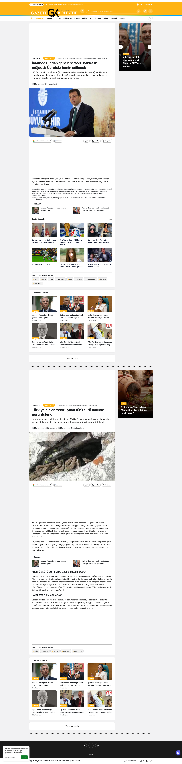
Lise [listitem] (70, 279)
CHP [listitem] (35, 279)
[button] (150, 11)
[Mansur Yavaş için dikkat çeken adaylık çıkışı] (51, 210)
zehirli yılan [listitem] (77, 651)
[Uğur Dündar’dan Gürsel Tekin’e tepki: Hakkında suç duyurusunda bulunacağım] (72, 335)
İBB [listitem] (51, 279)
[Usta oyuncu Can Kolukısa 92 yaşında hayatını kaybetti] (135, 47)
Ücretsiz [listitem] (102, 279)
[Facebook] (84, 745)
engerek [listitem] (45, 651)
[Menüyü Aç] (82, 11)
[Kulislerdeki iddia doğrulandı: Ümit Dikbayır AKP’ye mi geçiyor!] (92, 210)
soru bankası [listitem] (90, 279)
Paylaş (151, 761)
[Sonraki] (149, 47)
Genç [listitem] (43, 279)
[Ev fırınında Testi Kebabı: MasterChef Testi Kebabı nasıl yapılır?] (135, 394)
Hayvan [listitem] (55, 651)
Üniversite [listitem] (37, 283)
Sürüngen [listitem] (66, 651)
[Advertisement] (72, 40)
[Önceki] (121, 47)
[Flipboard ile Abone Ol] (58, 141)
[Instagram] (97, 745)
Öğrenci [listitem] (79, 279)
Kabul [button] (24, 757)
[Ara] (138, 11)
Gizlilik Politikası (10, 757)
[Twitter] (91, 745)
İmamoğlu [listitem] (60, 279)
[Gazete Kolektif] (54, 13)
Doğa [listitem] (35, 651)
